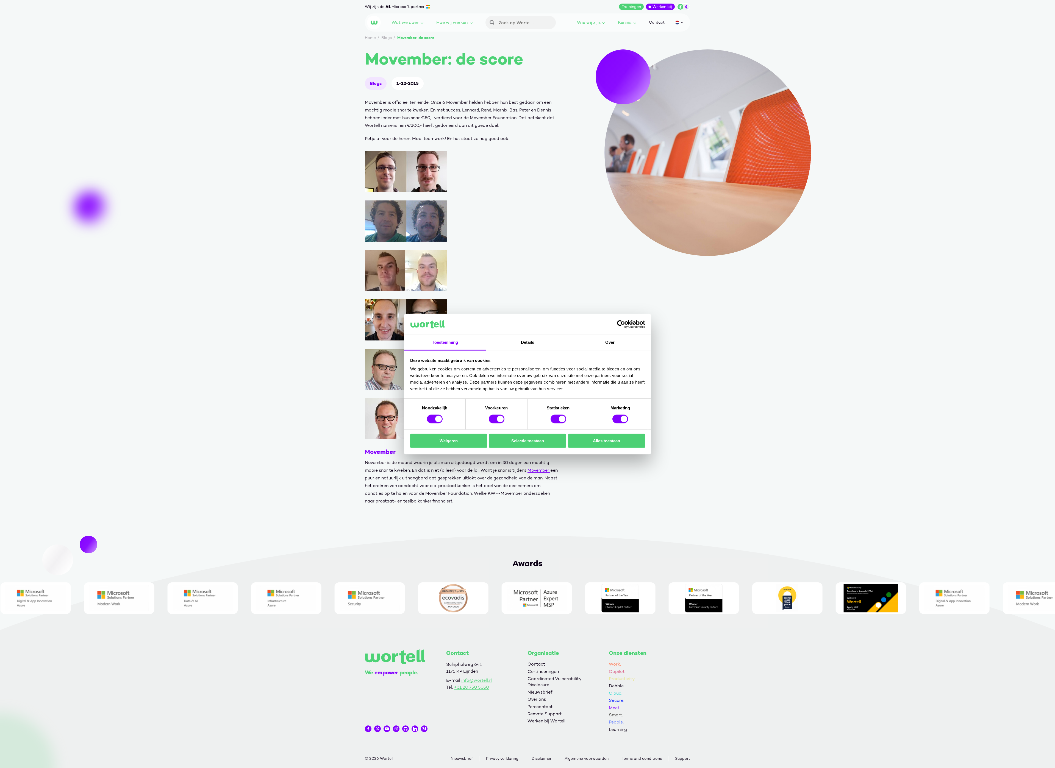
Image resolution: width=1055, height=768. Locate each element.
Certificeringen (543, 671)
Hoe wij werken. (452, 22)
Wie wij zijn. (589, 22)
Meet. (614, 707)
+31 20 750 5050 (471, 687)
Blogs (376, 83)
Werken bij (662, 6)
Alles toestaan (606, 441)
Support (682, 758)
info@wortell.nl (476, 680)
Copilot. (617, 671)
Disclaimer (541, 758)
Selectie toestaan (527, 441)
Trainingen (631, 6)
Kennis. (625, 22)
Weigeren (449, 441)
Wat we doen (405, 22)
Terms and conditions (642, 758)
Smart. (616, 714)
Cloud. (615, 693)
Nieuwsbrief (540, 692)
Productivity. (622, 678)
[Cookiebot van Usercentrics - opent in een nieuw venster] (621, 324)
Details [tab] (527, 342)
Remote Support (545, 713)
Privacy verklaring (502, 758)
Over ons (537, 699)
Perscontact (540, 706)
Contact (657, 22)
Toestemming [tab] (445, 342)
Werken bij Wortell (546, 721)
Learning (618, 729)
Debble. (616, 685)
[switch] (496, 418)
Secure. (616, 700)
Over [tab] (610, 342)
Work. (615, 664)
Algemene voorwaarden (587, 758)
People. (616, 722)
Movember (539, 470)
